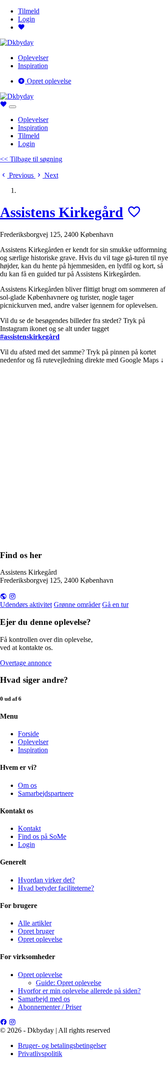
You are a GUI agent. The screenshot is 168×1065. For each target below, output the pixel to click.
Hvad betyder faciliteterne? (56, 888)
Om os (27, 785)
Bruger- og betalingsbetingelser (62, 1045)
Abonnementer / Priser (50, 1007)
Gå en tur (115, 604)
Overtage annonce (26, 663)
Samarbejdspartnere (45, 793)
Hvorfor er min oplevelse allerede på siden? (79, 991)
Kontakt (29, 828)
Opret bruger (36, 931)
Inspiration (33, 66)
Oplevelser (33, 57)
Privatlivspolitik (40, 1053)
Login (26, 19)
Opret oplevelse (48, 81)
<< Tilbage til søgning (31, 159)
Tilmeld (28, 11)
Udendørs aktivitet (26, 604)
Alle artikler (35, 923)
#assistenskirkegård (30, 336)
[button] (17, 175)
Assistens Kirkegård (61, 212)
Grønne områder (77, 604)
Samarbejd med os (44, 999)
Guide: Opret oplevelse (68, 982)
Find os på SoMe (42, 836)
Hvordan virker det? (46, 880)
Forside (28, 734)
